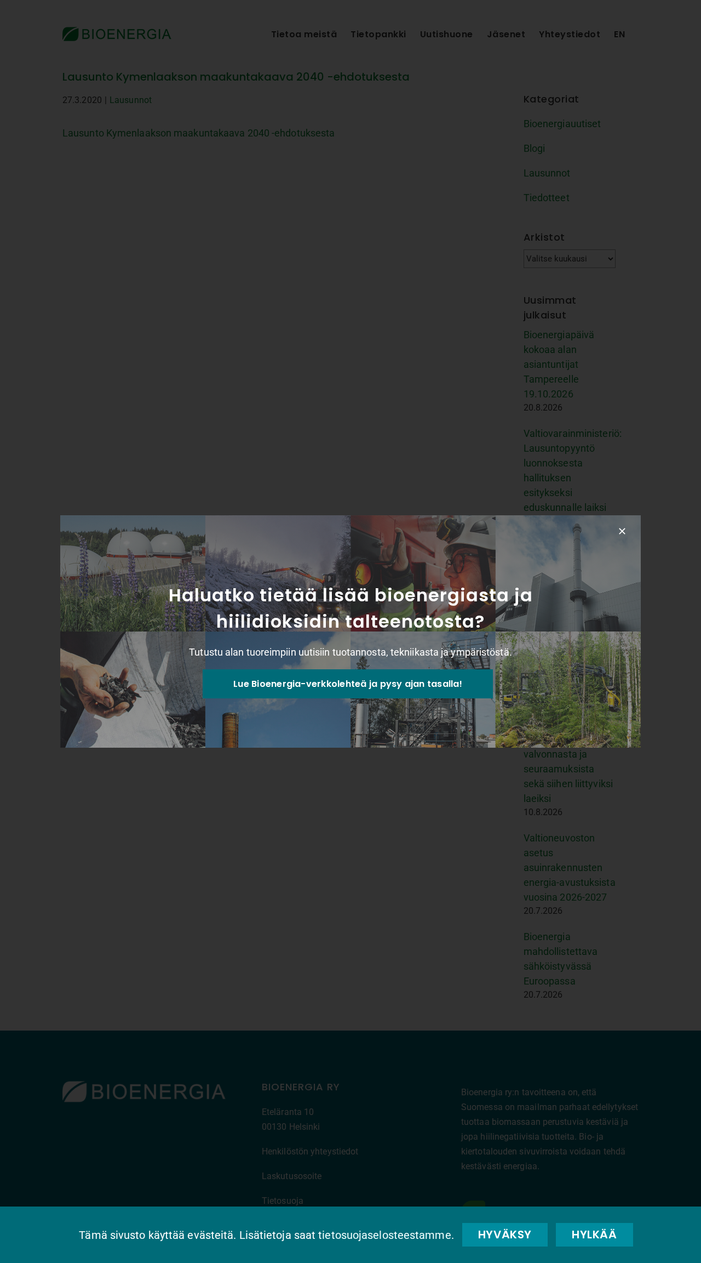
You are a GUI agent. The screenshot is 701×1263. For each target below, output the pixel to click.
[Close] (622, 531)
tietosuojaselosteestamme (384, 1235)
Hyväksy (505, 1234)
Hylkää (594, 1234)
